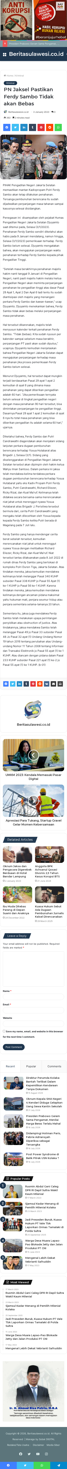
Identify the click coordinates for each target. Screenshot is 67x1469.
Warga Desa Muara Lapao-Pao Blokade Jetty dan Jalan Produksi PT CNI (44, 1244)
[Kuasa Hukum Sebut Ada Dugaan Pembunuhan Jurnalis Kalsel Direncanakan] (49, 894)
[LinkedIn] (24, 127)
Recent (10, 1066)
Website (7, 1017)
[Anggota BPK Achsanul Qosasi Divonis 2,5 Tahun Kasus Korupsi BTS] (49, 854)
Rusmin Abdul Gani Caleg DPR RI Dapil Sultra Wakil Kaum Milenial (41, 1190)
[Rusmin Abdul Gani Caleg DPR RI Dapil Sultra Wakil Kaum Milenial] (13, 1191)
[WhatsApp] (58, 127)
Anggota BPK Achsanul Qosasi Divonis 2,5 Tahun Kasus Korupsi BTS (47, 871)
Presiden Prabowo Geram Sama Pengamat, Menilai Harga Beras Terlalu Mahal (43, 1119)
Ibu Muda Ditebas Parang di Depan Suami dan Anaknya (16, 910)
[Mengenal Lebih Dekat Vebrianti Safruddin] (13, 1263)
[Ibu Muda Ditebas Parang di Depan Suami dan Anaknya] (17, 894)
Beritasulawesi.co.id (18, 112)
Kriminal (19, 75)
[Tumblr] (32, 127)
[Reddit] (49, 127)
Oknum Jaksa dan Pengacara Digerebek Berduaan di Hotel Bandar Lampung (17, 871)
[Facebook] (6, 127)
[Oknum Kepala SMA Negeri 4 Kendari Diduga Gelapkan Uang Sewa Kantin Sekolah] (13, 1104)
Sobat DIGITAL (47, 1439)
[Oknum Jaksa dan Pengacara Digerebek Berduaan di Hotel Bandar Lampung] (17, 854)
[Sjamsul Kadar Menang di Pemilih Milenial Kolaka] (13, 1208)
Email (7, 1004)
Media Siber (53, 1445)
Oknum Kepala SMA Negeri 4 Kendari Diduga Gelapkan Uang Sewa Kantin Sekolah (44, 1102)
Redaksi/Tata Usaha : (18, 1445)
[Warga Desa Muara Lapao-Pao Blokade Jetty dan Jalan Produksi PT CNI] (13, 1245)
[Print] (60, 684)
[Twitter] (15, 127)
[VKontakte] (46, 684)
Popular (31, 1066)
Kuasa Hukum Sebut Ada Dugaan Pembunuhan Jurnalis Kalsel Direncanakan (49, 911)
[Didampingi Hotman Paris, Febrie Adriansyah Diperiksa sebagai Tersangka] (13, 1138)
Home (9, 75)
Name (7, 991)
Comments (54, 1066)
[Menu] (4, 55)
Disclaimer (38, 1445)
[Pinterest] (41, 127)
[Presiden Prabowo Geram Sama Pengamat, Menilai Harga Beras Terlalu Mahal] (13, 1121)
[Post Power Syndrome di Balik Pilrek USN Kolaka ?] (13, 1159)
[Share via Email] (53, 684)
